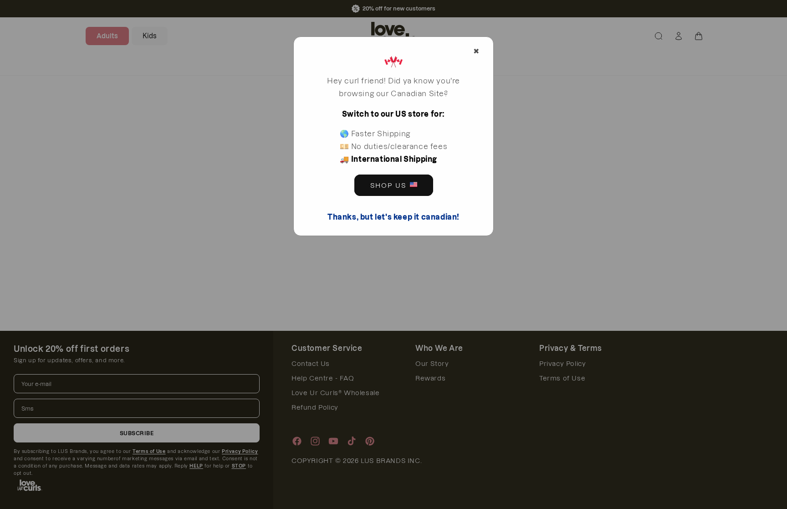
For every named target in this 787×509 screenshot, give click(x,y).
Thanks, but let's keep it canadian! (393, 217)
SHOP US (388, 185)
